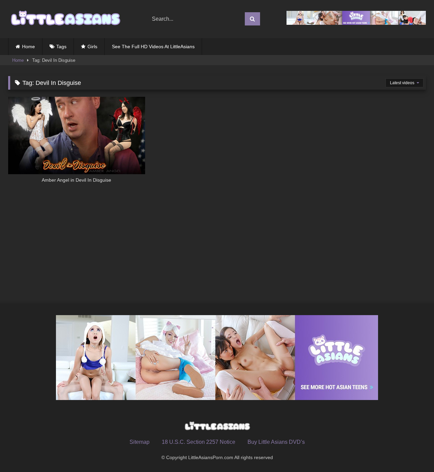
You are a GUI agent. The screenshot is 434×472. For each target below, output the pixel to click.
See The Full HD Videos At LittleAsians (153, 46)
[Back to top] (413, 451)
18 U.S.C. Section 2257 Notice (198, 442)
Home (28, 46)
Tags (61, 46)
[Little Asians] (65, 19)
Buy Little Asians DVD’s (276, 442)
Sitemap (140, 442)
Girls (92, 46)
